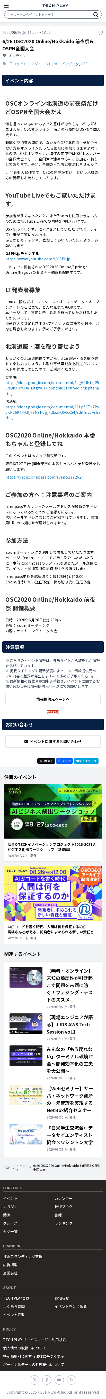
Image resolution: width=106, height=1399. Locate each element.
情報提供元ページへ (52, 699)
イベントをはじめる (71, 1306)
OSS (84, 63)
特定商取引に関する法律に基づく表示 (33, 1356)
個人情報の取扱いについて (24, 1347)
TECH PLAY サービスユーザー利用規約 (34, 1339)
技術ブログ (64, 1206)
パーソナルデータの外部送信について (33, 1364)
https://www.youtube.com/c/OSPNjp (37, 258)
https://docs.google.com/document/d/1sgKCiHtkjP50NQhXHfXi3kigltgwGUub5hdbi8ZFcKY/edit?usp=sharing (52, 388)
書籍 (58, 1214)
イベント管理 (14, 1314)
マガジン (10, 1206)
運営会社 (10, 1273)
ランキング (64, 1223)
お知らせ (62, 1298)
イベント (21, 1167)
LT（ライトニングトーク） (30, 63)
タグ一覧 (10, 1231)
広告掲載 (10, 1264)
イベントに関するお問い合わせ (56, 741)
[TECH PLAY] (55, 5)
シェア (66, 761)
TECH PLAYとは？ (18, 1298)
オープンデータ (66, 63)
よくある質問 (14, 1306)
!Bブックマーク (86, 761)
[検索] (96, 14)
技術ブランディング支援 (22, 1256)
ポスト (48, 761)
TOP (7, 1168)
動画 (6, 1214)
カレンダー (64, 1198)
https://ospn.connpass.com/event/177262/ (44, 477)
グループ (10, 1223)
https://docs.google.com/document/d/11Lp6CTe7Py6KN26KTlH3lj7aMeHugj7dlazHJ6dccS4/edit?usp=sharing (52, 412)
